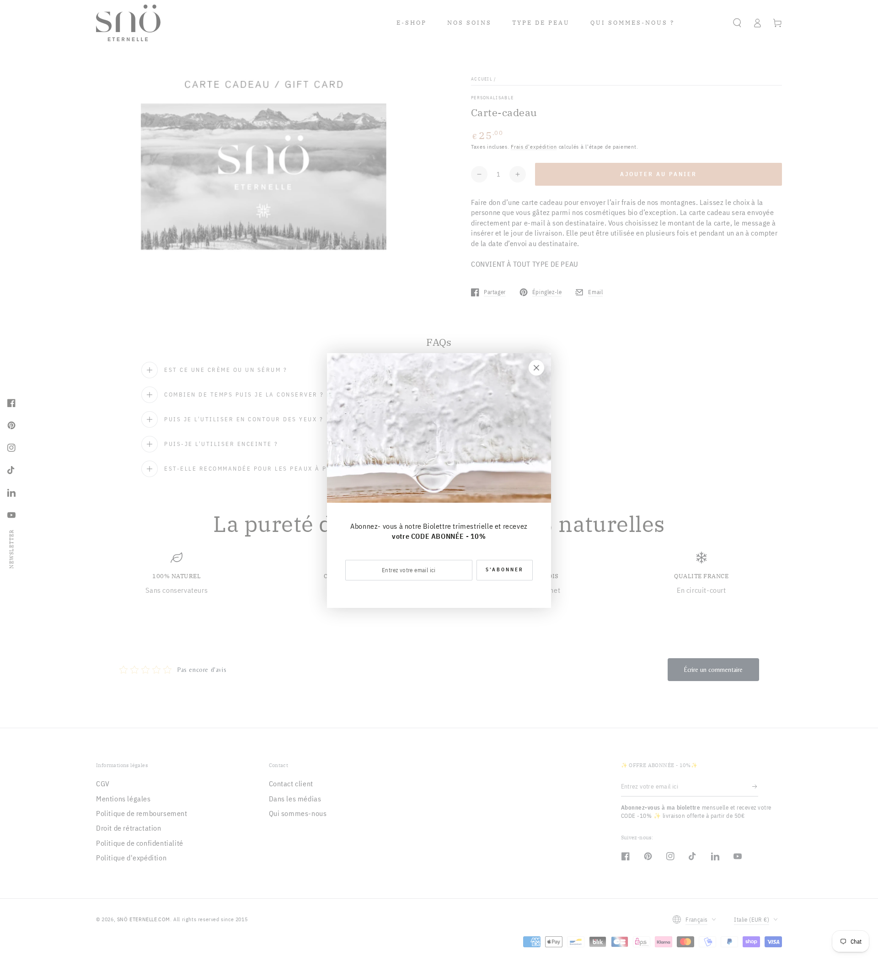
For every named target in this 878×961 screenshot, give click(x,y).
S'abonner (505, 569)
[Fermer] (536, 368)
